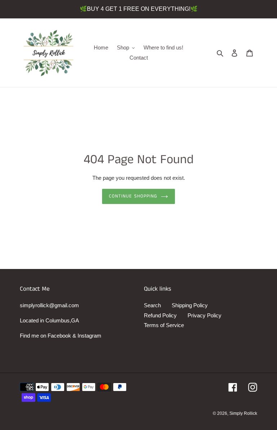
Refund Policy (160, 315)
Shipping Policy (190, 305)
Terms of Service (164, 325)
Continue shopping (133, 196)
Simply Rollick (243, 413)
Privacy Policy (204, 315)
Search (152, 305)
